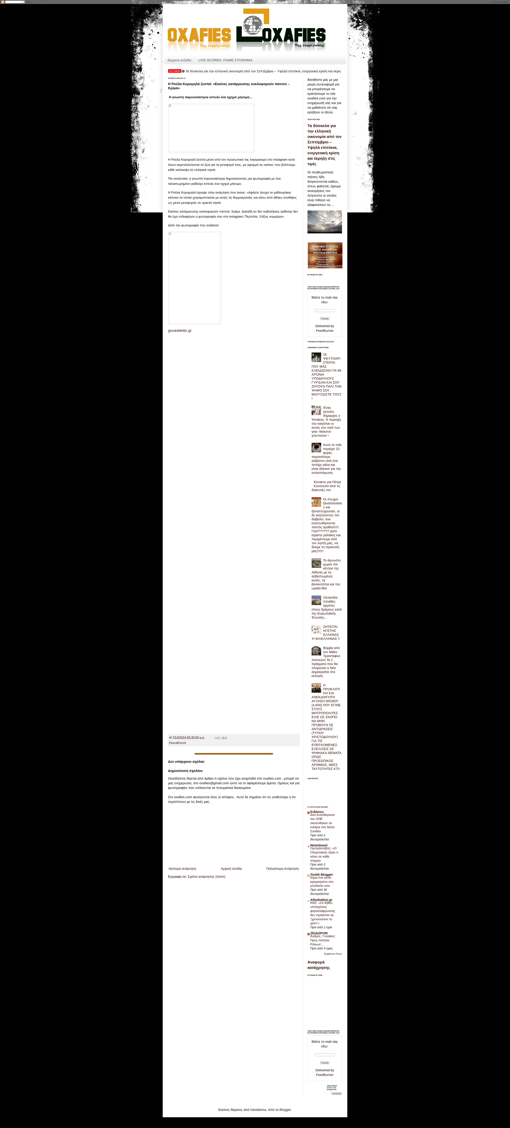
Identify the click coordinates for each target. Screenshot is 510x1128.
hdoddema (258, 1110)
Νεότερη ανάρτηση (182, 868)
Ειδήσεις (317, 812)
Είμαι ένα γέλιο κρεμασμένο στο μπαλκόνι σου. (321, 882)
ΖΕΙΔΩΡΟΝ (319, 933)
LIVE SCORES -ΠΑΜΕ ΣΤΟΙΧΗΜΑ (225, 60)
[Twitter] (233, 463)
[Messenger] (233, 596)
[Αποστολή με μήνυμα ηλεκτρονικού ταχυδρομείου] (215, 738)
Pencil (173, 743)
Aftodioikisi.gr (321, 900)
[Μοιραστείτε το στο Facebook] (223, 738)
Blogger (285, 1110)
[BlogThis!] (218, 738)
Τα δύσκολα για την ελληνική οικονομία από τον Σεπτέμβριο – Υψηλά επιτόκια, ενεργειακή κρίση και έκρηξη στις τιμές (199, 71)
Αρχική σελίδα (179, 60)
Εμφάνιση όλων (333, 953)
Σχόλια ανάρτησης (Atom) (206, 876)
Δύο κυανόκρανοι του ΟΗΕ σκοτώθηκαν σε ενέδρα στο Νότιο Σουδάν (322, 823)
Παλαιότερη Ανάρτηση (282, 868)
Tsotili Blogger (321, 874)
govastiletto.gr (180, 330)
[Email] (233, 728)
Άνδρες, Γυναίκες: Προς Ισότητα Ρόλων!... (323, 940)
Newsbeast (319, 845)
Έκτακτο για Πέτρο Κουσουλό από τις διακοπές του (326, 486)
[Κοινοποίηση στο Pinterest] (225, 738)
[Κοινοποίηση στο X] (220, 738)
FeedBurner (324, 330)
